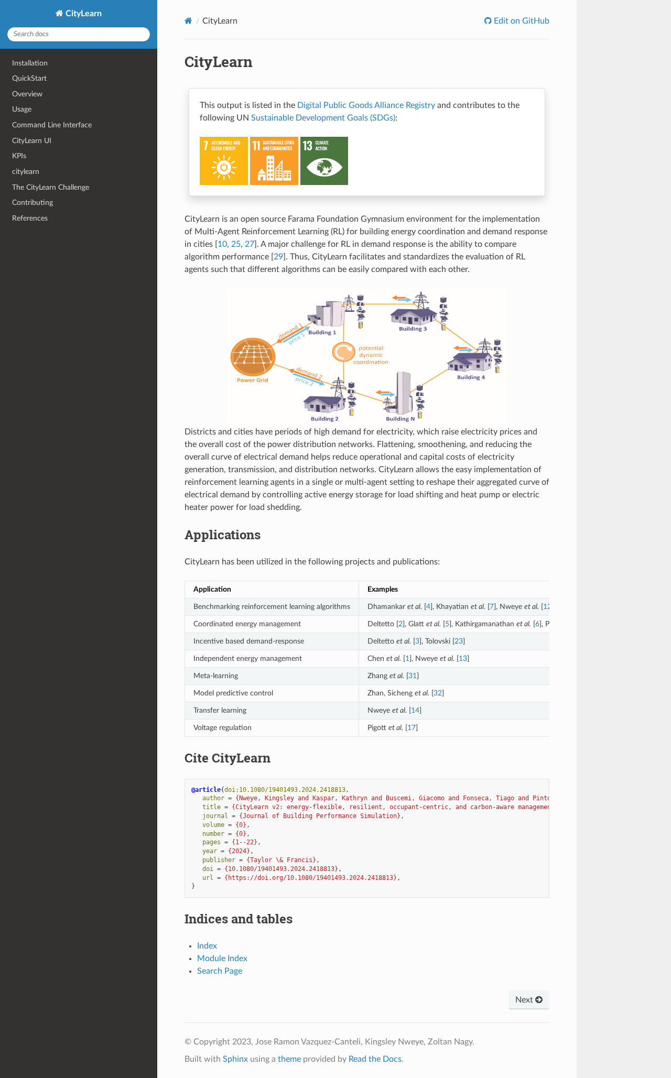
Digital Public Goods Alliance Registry (366, 105)
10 (222, 244)
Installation (30, 63)
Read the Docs (375, 1059)
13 (463, 658)
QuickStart (29, 78)
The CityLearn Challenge (50, 187)
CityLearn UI (31, 141)
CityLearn (82, 13)
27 (249, 244)
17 (411, 728)
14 (415, 710)
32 (438, 693)
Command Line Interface (52, 125)
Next (525, 1000)
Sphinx (235, 1059)
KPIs (19, 156)
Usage (21, 109)
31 (412, 676)
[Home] (188, 20)
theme (289, 1059)
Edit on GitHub (520, 21)
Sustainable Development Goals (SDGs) (323, 118)
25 (236, 244)
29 (278, 257)
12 (547, 607)
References (30, 218)
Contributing (32, 202)
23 (458, 641)
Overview (27, 94)
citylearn (25, 172)
